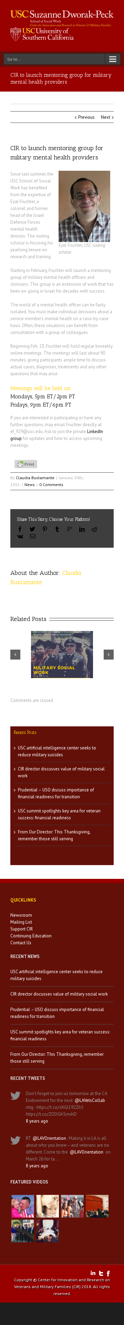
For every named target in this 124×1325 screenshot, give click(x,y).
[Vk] (20, 536)
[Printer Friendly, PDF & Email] (26, 463)
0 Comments (51, 484)
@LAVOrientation (49, 1138)
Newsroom (21, 915)
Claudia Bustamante (35, 477)
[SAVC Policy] (22, 1206)
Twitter (101, 1273)
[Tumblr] (57, 529)
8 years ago (37, 1121)
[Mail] (32, 536)
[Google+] (69, 529)
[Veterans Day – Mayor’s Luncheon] (22, 1231)
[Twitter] (32, 529)
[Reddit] (94, 529)
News (29, 484)
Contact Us (20, 943)
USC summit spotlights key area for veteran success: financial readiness (60, 1035)
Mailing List (21, 922)
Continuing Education (31, 936)
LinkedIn (93, 1273)
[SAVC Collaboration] (72, 1206)
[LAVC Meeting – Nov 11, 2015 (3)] (47, 1231)
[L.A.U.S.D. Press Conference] (97, 1206)
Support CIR (21, 929)
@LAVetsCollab (90, 1100)
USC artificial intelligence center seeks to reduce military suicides (56, 975)
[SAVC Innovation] (47, 1206)
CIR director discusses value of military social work (59, 994)
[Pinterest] (45, 529)
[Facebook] (20, 529)
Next (105, 117)
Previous (86, 117)
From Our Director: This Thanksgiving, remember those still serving (57, 1057)
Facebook (108, 1273)
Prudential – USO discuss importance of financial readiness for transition (57, 1013)
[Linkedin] (82, 529)
